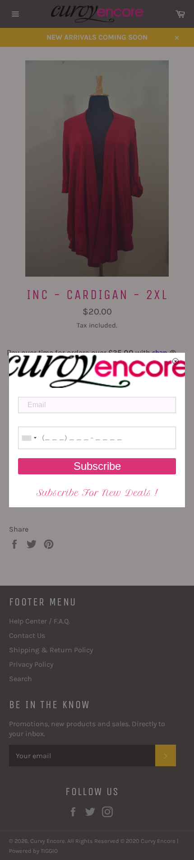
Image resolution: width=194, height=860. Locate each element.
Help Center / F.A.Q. (39, 621)
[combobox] (28, 438)
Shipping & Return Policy (51, 650)
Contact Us (27, 635)
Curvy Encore (47, 840)
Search (20, 678)
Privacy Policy (31, 664)
